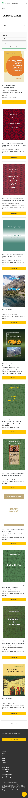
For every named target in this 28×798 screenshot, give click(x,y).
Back (3, 8)
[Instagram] (6, 777)
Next (16, 723)
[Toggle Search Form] (26, 3)
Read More (14, 102)
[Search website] (24, 25)
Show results (14, 47)
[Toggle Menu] (24, 794)
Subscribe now (14, 739)
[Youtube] (10, 777)
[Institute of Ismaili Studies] (10, 3)
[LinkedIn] (3, 777)
